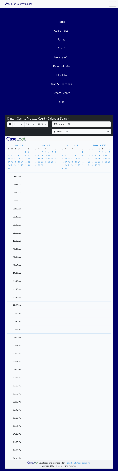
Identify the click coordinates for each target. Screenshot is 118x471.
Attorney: (60, 124)
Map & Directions (61, 84)
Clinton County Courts (20, 4)
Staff (61, 48)
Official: (59, 131)
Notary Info (61, 57)
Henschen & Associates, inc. (78, 462)
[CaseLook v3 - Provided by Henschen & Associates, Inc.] (16, 138)
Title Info (61, 75)
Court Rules (61, 30)
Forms (61, 39)
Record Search (61, 93)
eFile (61, 101)
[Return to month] (10, 124)
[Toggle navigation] (112, 4)
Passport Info (61, 66)
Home (61, 21)
